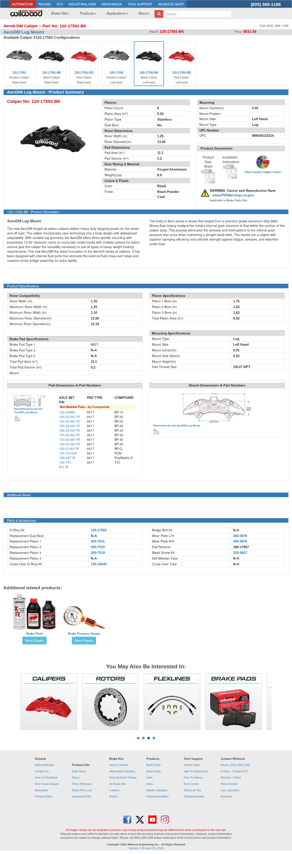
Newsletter (41, 790)
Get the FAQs (192, 765)
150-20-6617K (69, 416)
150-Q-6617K (69, 448)
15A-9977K (67, 457)
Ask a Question (230, 790)
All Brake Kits (117, 784)
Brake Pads (153, 771)
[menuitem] (58, 14)
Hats (149, 777)
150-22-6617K (69, 421)
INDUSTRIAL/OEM (82, 4)
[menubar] (98, 14)
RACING (45, 4)
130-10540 (99, 564)
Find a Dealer (229, 784)
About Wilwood (44, 765)
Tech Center (191, 784)
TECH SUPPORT (140, 4)
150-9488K (67, 412)
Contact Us (42, 771)
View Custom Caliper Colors (263, 172)
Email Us (226, 796)
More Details (34, 640)
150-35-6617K (69, 435)
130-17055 (99, 530)
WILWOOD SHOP (171, 4)
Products (87, 13)
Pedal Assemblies (157, 796)
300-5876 (240, 536)
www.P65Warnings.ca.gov (233, 195)
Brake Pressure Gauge (84, 633)
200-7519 (98, 547)
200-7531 (98, 541)
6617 (94, 344)
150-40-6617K (69, 439)
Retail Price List (81, 790)
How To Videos (193, 777)
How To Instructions (196, 771)
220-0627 (240, 553)
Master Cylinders (156, 790)
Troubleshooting (194, 796)
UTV (60, 4)
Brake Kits (59, 13)
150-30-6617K (69, 430)
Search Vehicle (118, 765)
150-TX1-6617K (66, 464)
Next (278, 701)
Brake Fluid (34, 633)
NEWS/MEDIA (112, 4)
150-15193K (68, 453)
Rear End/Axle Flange (123, 777)
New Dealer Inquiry (47, 784)
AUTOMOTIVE (22, 4)
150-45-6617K (69, 444)
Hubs (149, 784)
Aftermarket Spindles (122, 771)
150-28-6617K (69, 425)
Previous (13, 701)
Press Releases (82, 784)
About (143, 13)
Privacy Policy (43, 796)
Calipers (114, 790)
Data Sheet (79, 771)
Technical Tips (192, 790)
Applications (116, 13)
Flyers (76, 777)
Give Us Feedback (46, 777)
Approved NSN (81, 796)
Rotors (113, 796)
